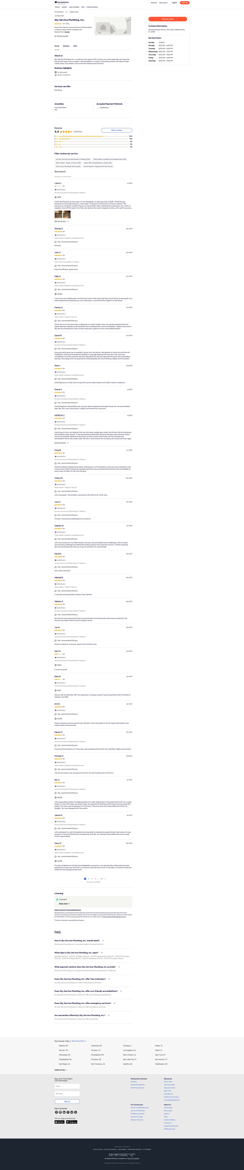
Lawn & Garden (74, 7)
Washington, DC (161, 1064)
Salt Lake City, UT (129, 1059)
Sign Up (185, 3)
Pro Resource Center (138, 1114)
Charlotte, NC (96, 1046)
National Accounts (137, 1120)
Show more (63, 904)
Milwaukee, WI (64, 1055)
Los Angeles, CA (129, 1050)
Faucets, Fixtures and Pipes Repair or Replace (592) (73, 159)
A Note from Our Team (171, 1097)
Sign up (67, 1101)
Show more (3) (60, 171)
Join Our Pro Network (138, 1111)
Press (166, 1117)
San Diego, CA (64, 1064)
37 (101, 879)
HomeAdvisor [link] (59, 12)
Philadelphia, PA (65, 1059)
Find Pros (134, 1082)
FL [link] (66, 12)
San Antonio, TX (161, 1059)
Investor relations (169, 1120)
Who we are (168, 1111)
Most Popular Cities (62, 1041)
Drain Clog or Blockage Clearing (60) (68, 166)
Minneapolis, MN (97, 1055)
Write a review (116, 130)
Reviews (66, 46)
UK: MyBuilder (147, 1149)
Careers (166, 1114)
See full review (60, 221)
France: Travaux (97, 1149)
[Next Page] (105, 879)
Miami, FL (158, 1050)
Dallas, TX (159, 1046)
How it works (168, 1108)
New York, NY (160, 1055)
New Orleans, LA (129, 1055)
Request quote (167, 19)
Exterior (64, 7)
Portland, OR (96, 1059)
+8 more (67, 32)
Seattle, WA (127, 1064)
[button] (58, 214)
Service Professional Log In (139, 1108)
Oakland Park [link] (74, 12)
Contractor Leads (137, 1117)
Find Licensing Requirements (112, 917)
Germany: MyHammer (110, 1149)
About (57, 46)
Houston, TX (95, 1050)
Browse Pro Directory (138, 1085)
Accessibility (131, 1154)
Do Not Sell (123, 1154)
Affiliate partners (169, 1129)
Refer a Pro (167, 1091)
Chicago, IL (127, 1046)
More (83, 7)
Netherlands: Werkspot (134, 1149)
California (116, 1154)
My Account (168, 1082)
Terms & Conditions (133, 1158)
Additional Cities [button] (60, 1070)
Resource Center (169, 1088)
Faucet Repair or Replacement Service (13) (98, 166)
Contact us (167, 1123)
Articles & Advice (92, 7)
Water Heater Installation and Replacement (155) (109, 159)
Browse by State (78, 1041)
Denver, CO (63, 1050)
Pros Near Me (168, 1094)
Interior (57, 7)
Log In (174, 3)
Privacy (111, 1154)
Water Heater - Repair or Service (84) (68, 163)
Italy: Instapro (122, 1149)
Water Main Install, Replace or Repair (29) (98, 163)
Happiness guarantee (171, 1126)
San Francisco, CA (98, 1064)
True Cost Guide (169, 1085)
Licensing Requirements (172, 1100)
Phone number (62, 36)
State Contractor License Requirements (68, 910)
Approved (60, 16)
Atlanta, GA (63, 1046)
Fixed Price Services (137, 1088)
